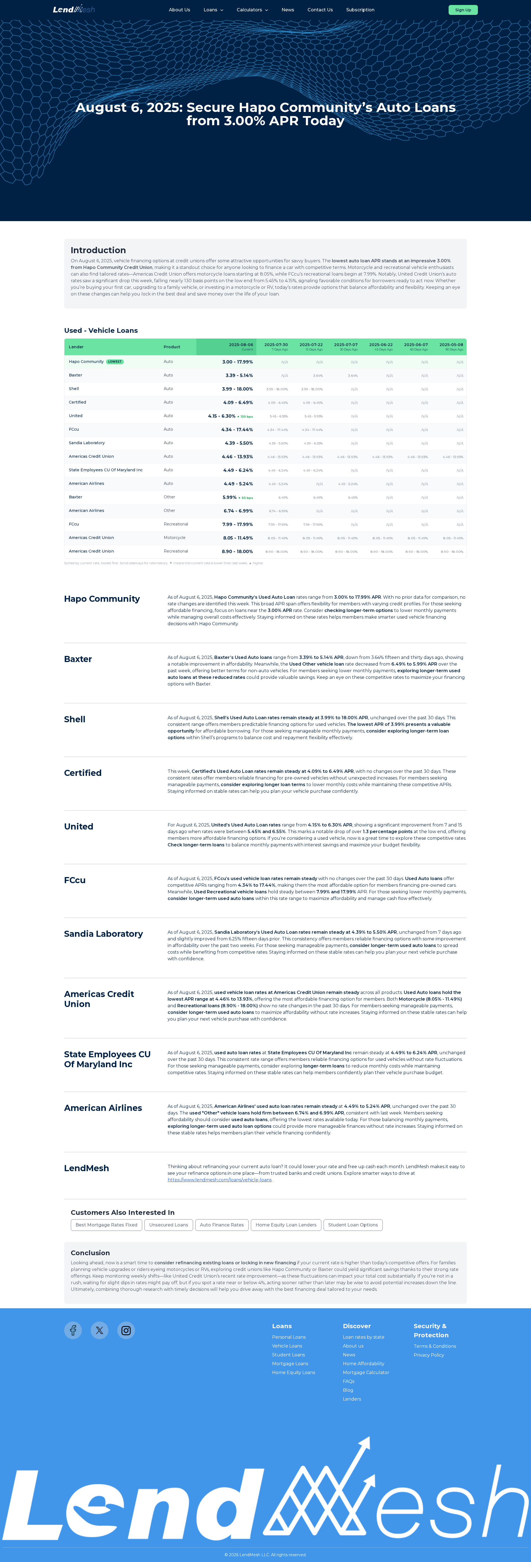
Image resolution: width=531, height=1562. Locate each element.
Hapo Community (102, 599)
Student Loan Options (353, 1225)
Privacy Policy (429, 1355)
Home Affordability (363, 1363)
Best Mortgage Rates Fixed (106, 1225)
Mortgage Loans (290, 1363)
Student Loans (288, 1354)
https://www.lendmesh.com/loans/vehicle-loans (220, 1179)
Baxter (78, 659)
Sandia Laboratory (103, 934)
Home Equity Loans (293, 1372)
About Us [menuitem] (179, 9)
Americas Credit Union (99, 999)
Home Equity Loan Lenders (286, 1225)
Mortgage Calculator (366, 1372)
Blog (348, 1390)
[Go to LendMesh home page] (74, 10)
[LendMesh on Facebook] (73, 1330)
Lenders (352, 1399)
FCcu (75, 880)
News (349, 1354)
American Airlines (103, 1108)
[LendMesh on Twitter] (99, 1330)
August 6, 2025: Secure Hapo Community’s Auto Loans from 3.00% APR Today (266, 114)
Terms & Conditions (435, 1346)
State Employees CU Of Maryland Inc (107, 1059)
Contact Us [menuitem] (320, 9)
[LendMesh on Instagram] (126, 1330)
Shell (74, 719)
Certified (83, 773)
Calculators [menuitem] (249, 9)
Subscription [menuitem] (360, 9)
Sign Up (463, 9)
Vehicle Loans (287, 1346)
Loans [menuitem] (210, 9)
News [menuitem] (288, 9)
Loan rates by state (363, 1337)
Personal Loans (289, 1337)
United (78, 826)
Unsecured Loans (168, 1225)
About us (353, 1346)
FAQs (348, 1381)
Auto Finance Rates (222, 1225)
